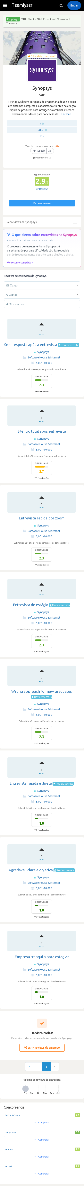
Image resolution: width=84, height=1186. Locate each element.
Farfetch (8, 1166)
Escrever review (42, 203)
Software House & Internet (44, 357)
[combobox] (42, 285)
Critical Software (12, 1115)
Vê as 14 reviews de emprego (42, 1047)
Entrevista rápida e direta (30, 783)
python (40, 130)
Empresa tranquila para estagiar (42, 957)
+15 (42, 136)
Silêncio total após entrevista (42, 431)
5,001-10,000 (44, 363)
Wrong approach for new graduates (41, 691)
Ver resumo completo (19, 262)
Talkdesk (9, 1149)
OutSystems (10, 1132)
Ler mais (66, 114)
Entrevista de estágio (30, 605)
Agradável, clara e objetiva (30, 870)
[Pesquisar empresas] (61, 5)
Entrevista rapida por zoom (41, 518)
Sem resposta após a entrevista (30, 344)
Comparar (43, 1122)
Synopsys (43, 352)
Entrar (74, 5)
